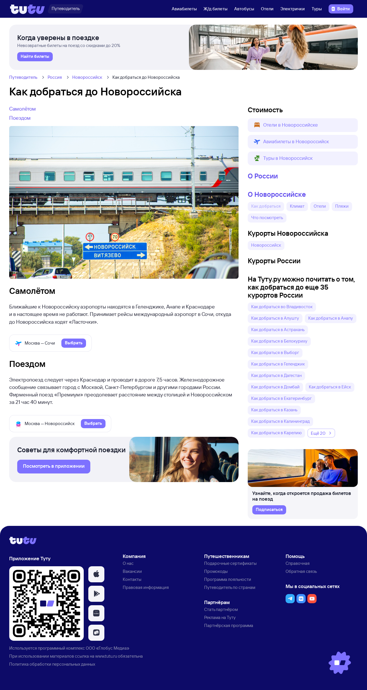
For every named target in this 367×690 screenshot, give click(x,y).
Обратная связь (301, 571)
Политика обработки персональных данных (52, 664)
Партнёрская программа (228, 625)
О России (263, 176)
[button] (303, 125)
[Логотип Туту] (27, 8)
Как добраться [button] (266, 206)
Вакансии (132, 571)
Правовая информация (146, 587)
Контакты (132, 579)
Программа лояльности (227, 579)
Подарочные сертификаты (230, 563)
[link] (35, 56)
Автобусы (244, 8)
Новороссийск (87, 77)
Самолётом (22, 108)
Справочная (298, 563)
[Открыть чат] (340, 663)
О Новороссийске (277, 194)
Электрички (292, 8)
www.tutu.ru (106, 656)
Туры (317, 8)
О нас (128, 563)
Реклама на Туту (220, 617)
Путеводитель (23, 77)
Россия (55, 77)
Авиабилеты (184, 8)
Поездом (20, 118)
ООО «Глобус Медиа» (107, 648)
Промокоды (216, 571)
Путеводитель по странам (229, 587)
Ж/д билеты (215, 8)
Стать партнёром (221, 609)
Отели (267, 8)
